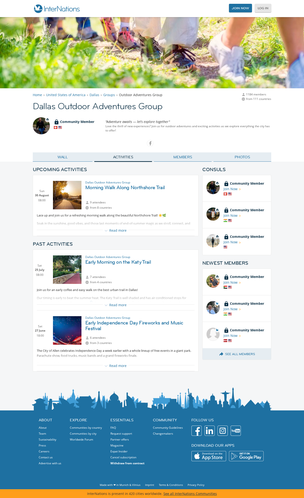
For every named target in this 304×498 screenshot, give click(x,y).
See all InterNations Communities (190, 493)
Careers (44, 451)
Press (42, 445)
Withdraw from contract (127, 463)
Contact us (46, 457)
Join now (240, 8)
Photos (242, 157)
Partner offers (119, 439)
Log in (263, 8)
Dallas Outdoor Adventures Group (107, 182)
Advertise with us (50, 463)
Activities (123, 157)
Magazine (117, 445)
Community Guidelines (168, 428)
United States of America (66, 95)
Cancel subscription (123, 457)
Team (42, 434)
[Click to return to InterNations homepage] (56, 8)
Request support (121, 434)
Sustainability (47, 439)
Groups (109, 95)
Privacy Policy (196, 485)
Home (37, 95)
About (43, 428)
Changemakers (163, 434)
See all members (240, 354)
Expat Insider (119, 451)
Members (182, 157)
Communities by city (83, 434)
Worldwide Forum (81, 439)
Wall (62, 157)
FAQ (113, 428)
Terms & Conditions (171, 485)
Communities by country (86, 428)
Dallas (94, 95)
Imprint (149, 485)
